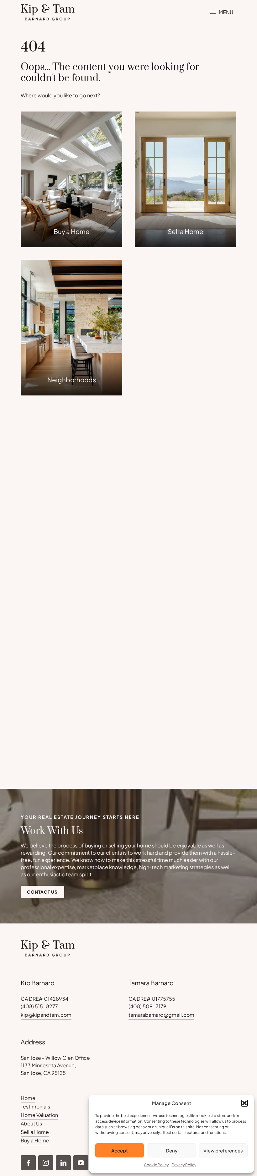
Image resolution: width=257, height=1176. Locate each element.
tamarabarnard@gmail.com (161, 1014)
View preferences (223, 1150)
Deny (171, 1150)
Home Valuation (39, 1115)
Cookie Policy (156, 1164)
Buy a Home (35, 1140)
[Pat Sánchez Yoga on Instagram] (28, 1162)
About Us (31, 1123)
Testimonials (35, 1106)
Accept (119, 1150)
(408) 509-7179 (147, 1006)
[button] (244, 1103)
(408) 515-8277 (39, 1006)
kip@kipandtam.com (46, 1014)
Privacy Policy (184, 1164)
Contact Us (42, 892)
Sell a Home (35, 1132)
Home (28, 1098)
